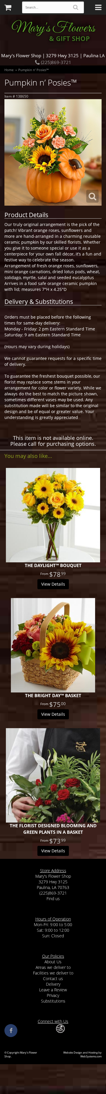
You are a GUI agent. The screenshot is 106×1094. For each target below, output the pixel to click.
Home (9, 70)
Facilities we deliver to (53, 973)
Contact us (53, 978)
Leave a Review (53, 990)
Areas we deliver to (53, 967)
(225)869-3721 (55, 62)
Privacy (53, 995)
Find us (53, 898)
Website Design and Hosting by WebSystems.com (82, 1054)
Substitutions (53, 1001)
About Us (53, 961)
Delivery (53, 984)
